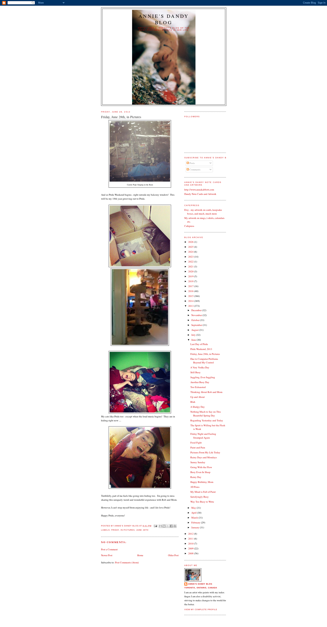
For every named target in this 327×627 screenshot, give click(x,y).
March (195, 517)
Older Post (173, 555)
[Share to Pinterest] (175, 526)
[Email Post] (155, 526)
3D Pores (194, 487)
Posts (192, 163)
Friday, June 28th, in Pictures (205, 354)
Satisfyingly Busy (199, 496)
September (197, 325)
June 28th (142, 530)
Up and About (197, 397)
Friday (115, 530)
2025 (191, 246)
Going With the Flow (201, 467)
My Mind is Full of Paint (203, 491)
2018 (191, 281)
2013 (191, 306)
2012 (191, 533)
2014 (191, 301)
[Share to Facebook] (171, 526)
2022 (191, 261)
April (194, 512)
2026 (191, 242)
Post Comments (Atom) (127, 562)
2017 (191, 286)
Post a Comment (109, 549)
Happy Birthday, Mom (201, 482)
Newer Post (106, 555)
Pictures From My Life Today (205, 452)
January (195, 527)
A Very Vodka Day (199, 367)
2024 (191, 251)
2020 (191, 271)
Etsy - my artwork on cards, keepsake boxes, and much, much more (203, 211)
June (194, 339)
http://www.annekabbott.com (199, 189)
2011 (191, 538)
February (196, 522)
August (195, 330)
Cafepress (189, 226)
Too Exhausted (198, 387)
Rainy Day (195, 477)
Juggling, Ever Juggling (202, 377)
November (196, 315)
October (195, 320)
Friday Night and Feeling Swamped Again (203, 435)
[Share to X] (168, 526)
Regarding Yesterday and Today (206, 420)
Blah (192, 402)
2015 (191, 296)
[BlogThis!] (164, 526)
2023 (191, 256)
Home (140, 555)
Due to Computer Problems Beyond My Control (204, 360)
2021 (191, 266)
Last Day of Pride (199, 344)
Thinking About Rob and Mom (206, 392)
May (194, 507)
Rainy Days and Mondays (203, 457)
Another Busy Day (199, 382)
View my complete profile (200, 609)
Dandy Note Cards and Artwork (200, 194)
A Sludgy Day (197, 406)
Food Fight (196, 442)
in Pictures (128, 530)
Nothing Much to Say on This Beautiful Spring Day (205, 413)
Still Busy (195, 372)
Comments (194, 169)
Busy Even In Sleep (200, 472)
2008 (191, 553)
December (196, 310)
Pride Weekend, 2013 (201, 349)
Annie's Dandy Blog (164, 19)
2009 (191, 548)
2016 (191, 291)
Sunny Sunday (197, 462)
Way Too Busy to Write (202, 501)
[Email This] (160, 526)
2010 (191, 543)
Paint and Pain (197, 447)
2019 (191, 276)
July (193, 335)
